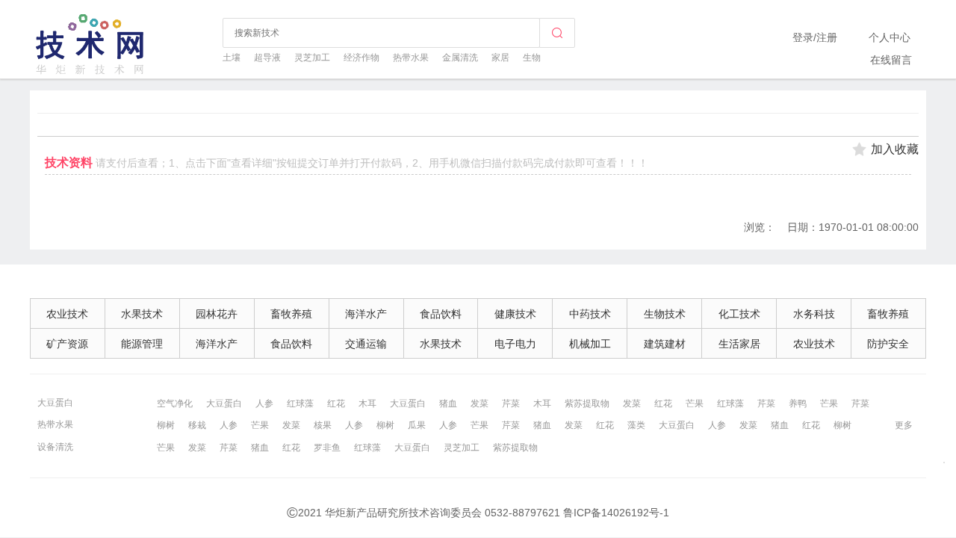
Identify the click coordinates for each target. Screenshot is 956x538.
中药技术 (590, 314)
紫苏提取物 (587, 403)
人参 (264, 403)
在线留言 (891, 60)
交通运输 (366, 344)
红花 (336, 403)
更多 (904, 425)
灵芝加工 (312, 57)
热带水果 (411, 57)
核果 (323, 425)
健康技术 (515, 314)
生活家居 (739, 344)
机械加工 (590, 344)
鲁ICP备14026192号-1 (616, 513)
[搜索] (557, 33)
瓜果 (417, 425)
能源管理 (142, 344)
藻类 (636, 425)
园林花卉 (217, 314)
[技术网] (91, 72)
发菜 (479, 403)
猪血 (448, 403)
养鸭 (798, 403)
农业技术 (67, 314)
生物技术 (665, 314)
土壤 (231, 57)
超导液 (267, 57)
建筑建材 (665, 344)
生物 (532, 57)
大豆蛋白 (55, 403)
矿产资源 (67, 344)
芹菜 (511, 403)
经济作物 (361, 57)
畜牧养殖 (291, 314)
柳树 (166, 425)
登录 (802, 37)
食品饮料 (441, 314)
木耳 (367, 403)
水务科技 (814, 314)
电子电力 (515, 344)
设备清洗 (55, 447)
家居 (500, 57)
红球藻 (300, 403)
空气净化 (175, 403)
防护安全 (888, 344)
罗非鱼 (327, 447)
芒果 (695, 403)
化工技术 (739, 314)
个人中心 (889, 37)
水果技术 (142, 314)
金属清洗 (460, 57)
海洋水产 (366, 314)
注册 (826, 37)
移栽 (197, 425)
